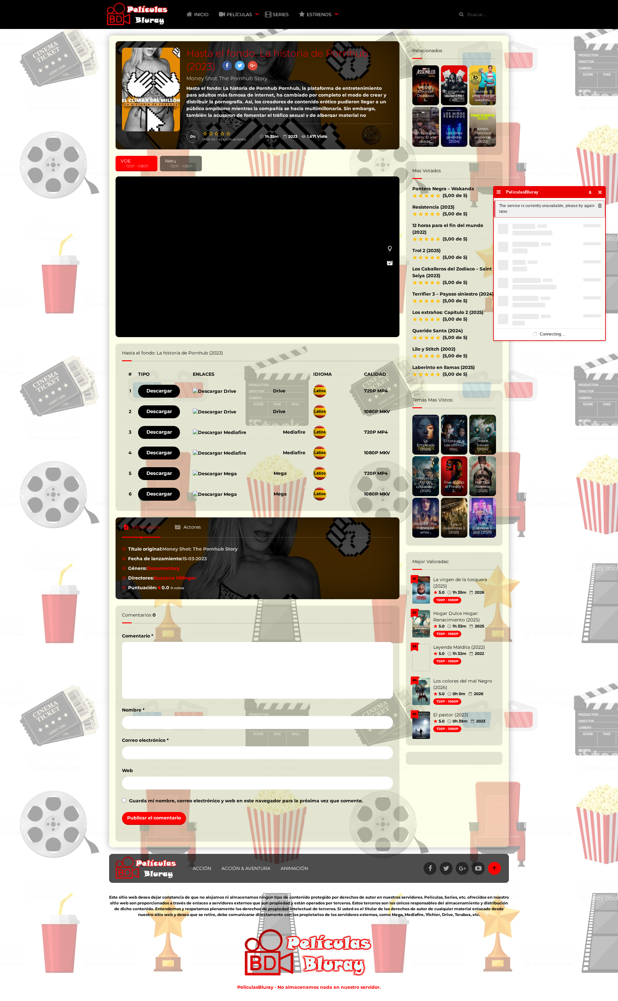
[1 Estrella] (205, 133)
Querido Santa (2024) (437, 331)
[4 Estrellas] (223, 133)
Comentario (137, 636)
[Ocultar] (600, 192)
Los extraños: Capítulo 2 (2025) (447, 312)
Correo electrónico (145, 740)
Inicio (201, 14)
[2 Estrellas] (211, 133)
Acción (202, 868)
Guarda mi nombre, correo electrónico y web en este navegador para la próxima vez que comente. (246, 801)
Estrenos (319, 14)
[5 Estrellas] (228, 133)
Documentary (163, 568)
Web (127, 770)
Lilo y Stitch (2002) (433, 349)
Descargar (159, 391)
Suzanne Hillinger (175, 578)
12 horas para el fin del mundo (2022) (447, 228)
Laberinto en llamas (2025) (443, 367)
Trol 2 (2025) (426, 250)
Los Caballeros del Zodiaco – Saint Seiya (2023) (452, 272)
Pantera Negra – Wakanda (443, 189)
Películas (239, 14)
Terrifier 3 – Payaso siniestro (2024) (453, 294)
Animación (294, 868)
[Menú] (498, 192)
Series (281, 14)
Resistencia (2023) (433, 207)
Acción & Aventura (245, 868)
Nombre (133, 710)
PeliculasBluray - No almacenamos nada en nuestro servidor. (309, 987)
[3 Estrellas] (217, 133)
